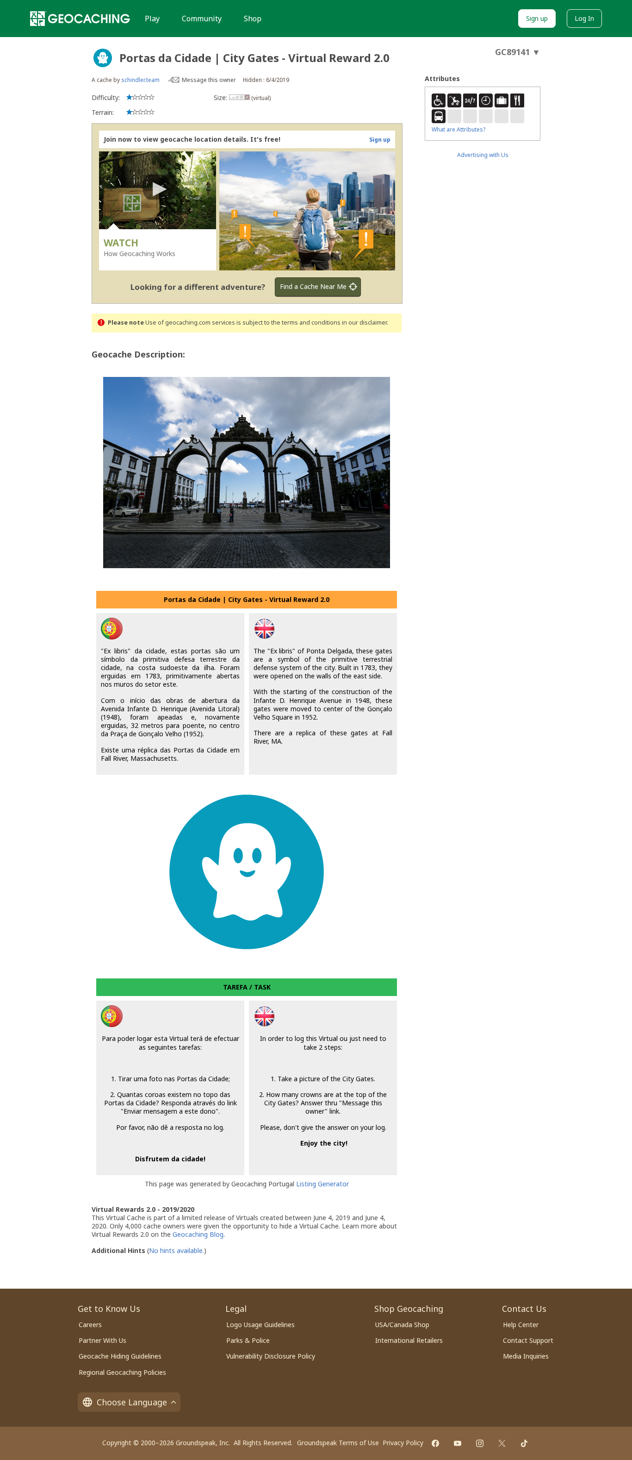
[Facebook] (435, 1443)
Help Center (521, 1324)
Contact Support (528, 1340)
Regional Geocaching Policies (122, 1372)
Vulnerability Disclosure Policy (270, 1356)
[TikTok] (524, 1443)
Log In (584, 18)
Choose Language (132, 1402)
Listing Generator (322, 1183)
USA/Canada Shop (402, 1324)
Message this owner (209, 80)
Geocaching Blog (198, 1234)
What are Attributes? (458, 129)
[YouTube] (457, 1443)
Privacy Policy (403, 1442)
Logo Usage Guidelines (260, 1324)
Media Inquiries (526, 1356)
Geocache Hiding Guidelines (120, 1356)
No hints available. (176, 1250)
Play (152, 18)
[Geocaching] (80, 18)
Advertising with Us (482, 155)
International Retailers (409, 1340)
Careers (90, 1324)
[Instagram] (479, 1443)
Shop (252, 18)
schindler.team (140, 80)
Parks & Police (248, 1340)
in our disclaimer (364, 322)
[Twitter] (502, 1443)
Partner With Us (102, 1340)
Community (202, 18)
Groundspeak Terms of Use (338, 1442)
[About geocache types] (103, 58)
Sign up (537, 18)
